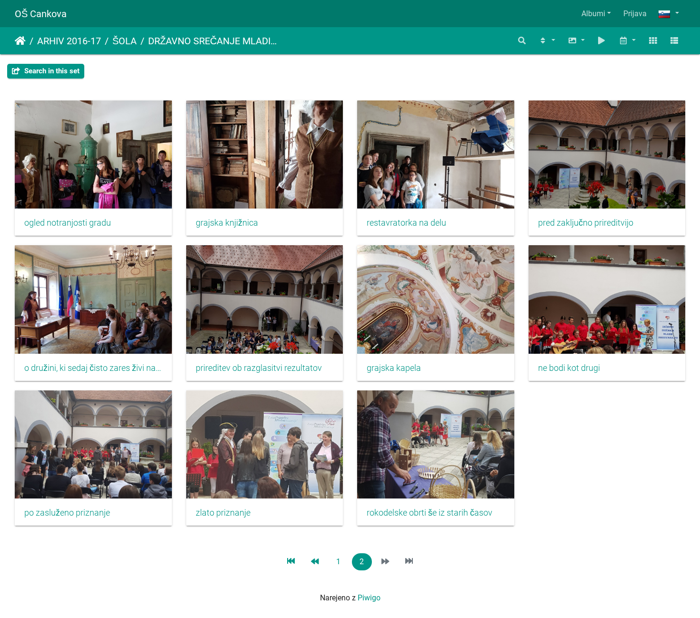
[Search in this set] (522, 40)
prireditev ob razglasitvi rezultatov (259, 368)
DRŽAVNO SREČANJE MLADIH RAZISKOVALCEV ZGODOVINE (214, 41)
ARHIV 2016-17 (69, 41)
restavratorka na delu (406, 223)
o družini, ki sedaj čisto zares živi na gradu (93, 368)
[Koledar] (627, 40)
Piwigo (369, 597)
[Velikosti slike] (576, 40)
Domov (20, 41)
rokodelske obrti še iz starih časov (429, 513)
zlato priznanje (223, 513)
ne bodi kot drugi (569, 368)
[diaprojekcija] (602, 40)
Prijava (635, 13)
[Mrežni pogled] (653, 40)
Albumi (593, 13)
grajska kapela (394, 368)
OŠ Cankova (41, 14)
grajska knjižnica (227, 223)
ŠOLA (124, 41)
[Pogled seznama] (674, 40)
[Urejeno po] (546, 40)
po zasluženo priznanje (67, 513)
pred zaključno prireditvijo (585, 223)
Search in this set (51, 71)
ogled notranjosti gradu (67, 223)
